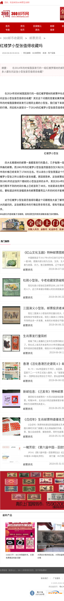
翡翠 (52, 30)
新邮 (52, 26)
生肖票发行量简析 (35, 336)
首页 (8, 26)
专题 (8, 30)
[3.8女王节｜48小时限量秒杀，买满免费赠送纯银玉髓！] (19, 537)
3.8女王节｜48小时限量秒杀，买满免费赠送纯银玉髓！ (20, 556)
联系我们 (44, 578)
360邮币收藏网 (13, 38)
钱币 (22, 30)
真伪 (37, 30)
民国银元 (37, 26)
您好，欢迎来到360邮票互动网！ (17, 2)
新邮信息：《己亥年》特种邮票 (43, 391)
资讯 (22, 26)
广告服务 (56, 578)
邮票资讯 (35, 38)
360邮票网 (14, 13)
